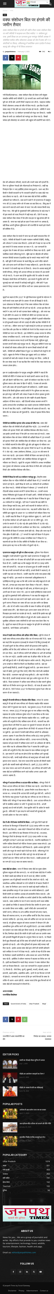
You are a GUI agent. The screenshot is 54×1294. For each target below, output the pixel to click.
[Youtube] (40, 1272)
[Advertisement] (27, 152)
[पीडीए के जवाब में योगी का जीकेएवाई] (10, 1091)
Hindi (33, 2)
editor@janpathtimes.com (24, 1252)
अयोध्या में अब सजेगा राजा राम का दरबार (33, 1110)
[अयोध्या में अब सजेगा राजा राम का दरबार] (10, 1113)
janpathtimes (10, 51)
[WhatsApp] (24, 58)
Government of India (18, 1004)
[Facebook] (5, 58)
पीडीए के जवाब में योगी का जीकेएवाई (31, 1087)
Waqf (44, 1004)
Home (5, 10)
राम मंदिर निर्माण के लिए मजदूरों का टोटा (32, 1137)
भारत (11, 10)
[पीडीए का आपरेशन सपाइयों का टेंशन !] (10, 1078)
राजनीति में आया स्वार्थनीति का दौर (13, 1037)
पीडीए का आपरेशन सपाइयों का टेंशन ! (32, 1074)
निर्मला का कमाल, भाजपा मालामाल (42, 1037)
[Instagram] (20, 1272)
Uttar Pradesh (34, 1004)
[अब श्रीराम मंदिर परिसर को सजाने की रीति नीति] (10, 1127)
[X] (12, 58)
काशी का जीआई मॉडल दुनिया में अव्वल (32, 1060)
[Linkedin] (27, 1272)
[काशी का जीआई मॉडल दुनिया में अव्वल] (10, 1064)
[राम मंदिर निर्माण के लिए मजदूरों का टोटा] (10, 1141)
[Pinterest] (18, 58)
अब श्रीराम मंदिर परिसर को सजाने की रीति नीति (35, 1123)
